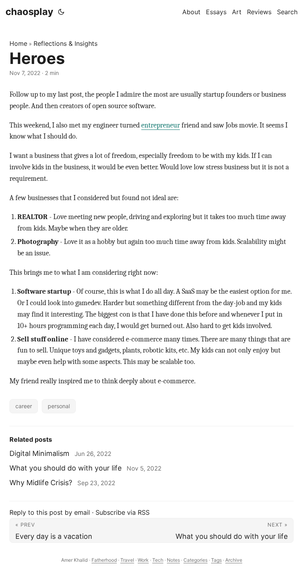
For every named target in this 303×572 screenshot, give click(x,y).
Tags (216, 560)
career (23, 406)
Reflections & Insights (65, 43)
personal (59, 406)
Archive (233, 560)
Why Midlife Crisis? (40, 482)
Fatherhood (104, 560)
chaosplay (29, 11)
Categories (195, 560)
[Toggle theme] (61, 12)
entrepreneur (160, 125)
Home (18, 43)
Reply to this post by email (49, 512)
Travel (127, 560)
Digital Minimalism (39, 453)
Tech (157, 560)
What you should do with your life (65, 468)
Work (143, 560)
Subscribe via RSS (122, 512)
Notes (173, 560)
